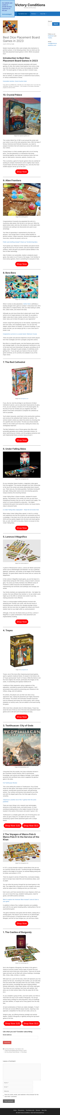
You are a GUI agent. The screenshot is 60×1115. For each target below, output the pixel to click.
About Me (42, 13)
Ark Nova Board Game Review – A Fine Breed (16, 1052)
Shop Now (22, 171)
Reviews (33, 13)
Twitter (50, 38)
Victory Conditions (30, 5)
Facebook (51, 36)
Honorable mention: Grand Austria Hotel (15, 81)
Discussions (21, 1110)
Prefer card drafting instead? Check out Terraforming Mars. (20, 242)
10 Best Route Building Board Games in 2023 (15, 1050)
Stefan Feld (26, 304)
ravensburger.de (24, 299)
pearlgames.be (24, 669)
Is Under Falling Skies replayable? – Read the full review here (21, 509)
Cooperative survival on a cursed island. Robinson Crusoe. (20, 334)
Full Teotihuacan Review (10, 783)
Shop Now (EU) (31, 825)
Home (15, 1110)
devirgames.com (24, 398)
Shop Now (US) (12, 825)
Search (50, 21)
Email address (7, 1034)
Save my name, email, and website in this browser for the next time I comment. (21, 1095)
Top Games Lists (22, 13)
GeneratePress (40, 1112)
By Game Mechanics (10, 1048)
